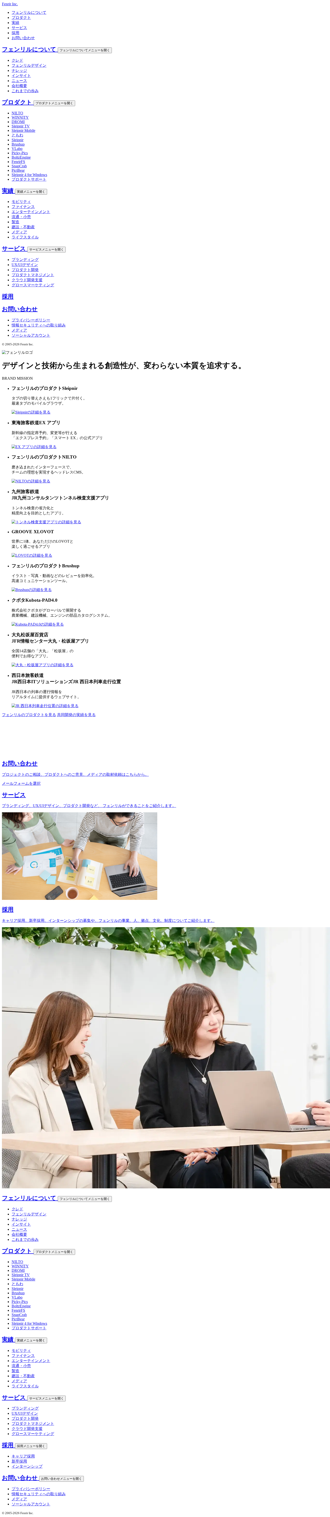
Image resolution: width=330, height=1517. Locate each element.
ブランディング (25, 260)
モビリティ (21, 202)
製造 (15, 222)
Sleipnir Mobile (23, 130)
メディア (19, 232)
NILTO (17, 113)
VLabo (17, 149)
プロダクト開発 (25, 270)
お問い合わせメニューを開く (61, 1478)
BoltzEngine (21, 157)
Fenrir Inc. (10, 4)
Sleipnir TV (21, 126)
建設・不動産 (23, 227)
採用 (15, 33)
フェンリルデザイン (29, 65)
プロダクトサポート (29, 179)
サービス (19, 28)
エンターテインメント (31, 212)
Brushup (18, 144)
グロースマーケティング (33, 285)
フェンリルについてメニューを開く (85, 50)
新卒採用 (19, 1461)
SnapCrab (19, 166)
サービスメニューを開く (46, 249)
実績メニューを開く (31, 191)
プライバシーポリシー (31, 320)
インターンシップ (27, 1466)
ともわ (17, 135)
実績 (15, 23)
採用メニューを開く (31, 1446)
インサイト (21, 76)
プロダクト (21, 17)
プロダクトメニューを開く (54, 103)
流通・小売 (21, 217)
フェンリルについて (29, 12)
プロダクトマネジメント (33, 275)
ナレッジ (19, 70)
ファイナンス (23, 207)
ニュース (19, 81)
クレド (17, 60)
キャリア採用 (23, 1456)
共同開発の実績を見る (76, 715)
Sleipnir (17, 140)
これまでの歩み (25, 91)
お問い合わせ (23, 38)
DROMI (18, 122)
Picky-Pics (20, 153)
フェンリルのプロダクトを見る (29, 715)
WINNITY (20, 117)
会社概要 (19, 86)
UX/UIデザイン (25, 265)
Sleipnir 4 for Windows (29, 175)
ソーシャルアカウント (31, 335)
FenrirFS (18, 162)
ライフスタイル (25, 237)
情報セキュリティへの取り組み (39, 325)
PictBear (18, 170)
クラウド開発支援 (27, 280)
